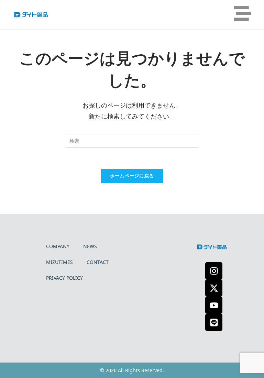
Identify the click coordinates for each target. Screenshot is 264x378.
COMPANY (57, 246)
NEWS (90, 246)
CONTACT (98, 262)
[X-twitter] (213, 288)
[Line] (213, 322)
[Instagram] (213, 270)
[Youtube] (213, 305)
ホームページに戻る (132, 176)
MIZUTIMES (59, 262)
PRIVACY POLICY (64, 278)
